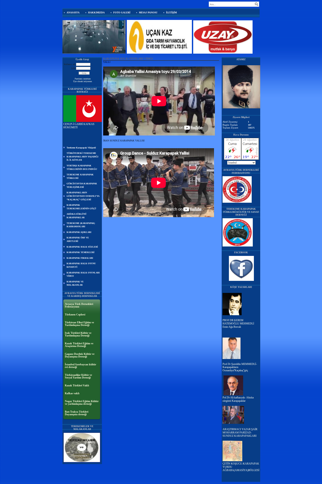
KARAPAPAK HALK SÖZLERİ (82, 247)
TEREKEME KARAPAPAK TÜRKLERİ (80, 176)
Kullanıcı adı (69, 64)
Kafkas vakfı (72, 393)
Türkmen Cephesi (75, 314)
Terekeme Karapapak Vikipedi (81, 147)
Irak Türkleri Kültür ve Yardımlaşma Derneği (78, 334)
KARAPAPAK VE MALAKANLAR (75, 283)
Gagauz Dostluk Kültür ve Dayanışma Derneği (79, 355)
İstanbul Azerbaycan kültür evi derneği (80, 366)
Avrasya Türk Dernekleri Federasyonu (79, 305)
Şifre (73, 68)
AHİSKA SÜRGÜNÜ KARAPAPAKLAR (77, 216)
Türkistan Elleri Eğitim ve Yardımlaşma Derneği (79, 324)
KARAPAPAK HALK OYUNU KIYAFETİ (81, 265)
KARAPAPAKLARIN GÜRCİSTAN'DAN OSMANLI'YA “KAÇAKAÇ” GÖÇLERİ (83, 196)
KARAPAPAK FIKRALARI (80, 258)
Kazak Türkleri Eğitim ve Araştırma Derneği (79, 345)
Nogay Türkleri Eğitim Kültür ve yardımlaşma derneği (82, 402)
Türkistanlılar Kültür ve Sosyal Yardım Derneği (78, 376)
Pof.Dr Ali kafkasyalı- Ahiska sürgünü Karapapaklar (238, 399)
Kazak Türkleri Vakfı (77, 385)
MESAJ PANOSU (148, 12)
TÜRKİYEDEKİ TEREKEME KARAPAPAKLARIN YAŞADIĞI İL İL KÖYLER (82, 156)
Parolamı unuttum (83, 78)
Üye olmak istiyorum (82, 81)
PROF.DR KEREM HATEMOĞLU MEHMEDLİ (238, 322)
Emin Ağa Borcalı (232, 326)
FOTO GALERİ (121, 12)
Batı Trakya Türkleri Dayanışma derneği (76, 413)
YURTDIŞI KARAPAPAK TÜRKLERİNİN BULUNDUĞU (82, 167)
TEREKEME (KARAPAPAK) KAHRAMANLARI (81, 225)
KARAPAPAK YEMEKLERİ (80, 252)
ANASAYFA (73, 12)
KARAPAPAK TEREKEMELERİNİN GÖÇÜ (81, 207)
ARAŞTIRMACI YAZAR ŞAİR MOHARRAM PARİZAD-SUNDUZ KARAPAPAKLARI (240, 432)
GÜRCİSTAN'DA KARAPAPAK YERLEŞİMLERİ (82, 185)
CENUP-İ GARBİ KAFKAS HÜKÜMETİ (78, 126)
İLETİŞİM (171, 12)
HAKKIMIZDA (96, 12)
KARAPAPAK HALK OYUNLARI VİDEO (83, 274)
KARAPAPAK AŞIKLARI (79, 232)
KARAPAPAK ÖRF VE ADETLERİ (78, 239)
